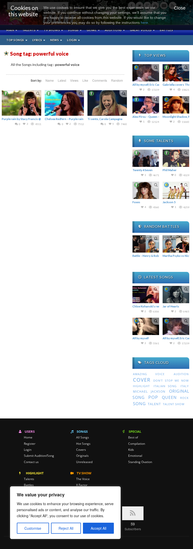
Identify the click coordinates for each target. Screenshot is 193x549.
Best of (133, 437)
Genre (92, 30)
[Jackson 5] (176, 190)
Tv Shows (52, 30)
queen (169, 397)
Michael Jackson (149, 391)
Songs (73, 30)
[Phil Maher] (176, 158)
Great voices (141, 30)
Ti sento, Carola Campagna (104, 119)
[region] (65, 512)
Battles (166, 30)
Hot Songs (83, 444)
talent (154, 404)
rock (184, 398)
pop (153, 397)
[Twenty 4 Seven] (145, 158)
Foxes (136, 202)
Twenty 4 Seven (142, 170)
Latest (62, 80)
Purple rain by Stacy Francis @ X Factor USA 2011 (33, 119)
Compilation (136, 444)
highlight (141, 386)
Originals (82, 456)
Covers (81, 450)
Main (10, 30)
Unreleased (84, 462)
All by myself (140, 338)
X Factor (81, 485)
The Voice (83, 479)
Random (117, 80)
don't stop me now (171, 380)
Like (85, 80)
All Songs (82, 437)
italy (184, 386)
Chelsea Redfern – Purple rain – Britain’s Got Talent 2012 (81, 119)
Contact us (31, 462)
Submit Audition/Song (39, 456)
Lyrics (37, 40)
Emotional (135, 456)
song (139, 403)
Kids (131, 450)
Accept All (98, 528)
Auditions (114, 30)
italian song (165, 386)
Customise (32, 528)
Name (49, 80)
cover (141, 379)
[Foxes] (145, 190)
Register (29, 444)
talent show (173, 404)
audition (181, 374)
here (144, 23)
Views (74, 80)
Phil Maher (170, 170)
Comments (99, 80)
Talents (29, 30)
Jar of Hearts (171, 306)
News (55, 40)
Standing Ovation (140, 462)
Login (72, 40)
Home (28, 437)
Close (179, 8)
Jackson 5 (169, 202)
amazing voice (149, 374)
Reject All (66, 528)
